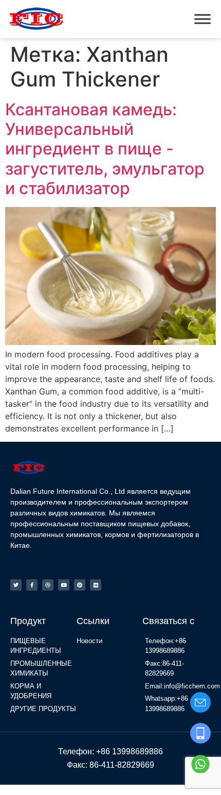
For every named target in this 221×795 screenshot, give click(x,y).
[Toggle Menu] (202, 19)
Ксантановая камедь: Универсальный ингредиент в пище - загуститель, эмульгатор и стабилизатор (105, 149)
